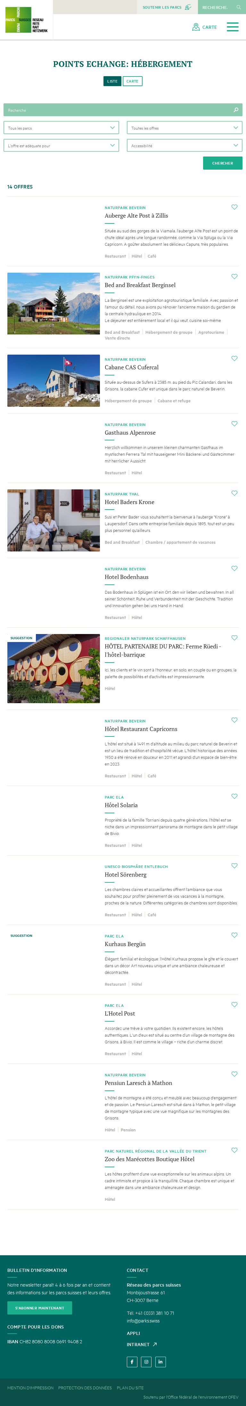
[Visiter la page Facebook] (132, 1362)
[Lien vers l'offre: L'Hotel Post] (123, 1029)
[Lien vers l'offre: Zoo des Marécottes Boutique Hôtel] (123, 1174)
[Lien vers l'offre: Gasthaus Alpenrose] (123, 448)
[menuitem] (167, 7)
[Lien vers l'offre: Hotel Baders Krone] (123, 520)
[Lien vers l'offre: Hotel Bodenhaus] (123, 592)
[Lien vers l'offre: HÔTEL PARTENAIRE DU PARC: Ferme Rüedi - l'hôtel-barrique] (123, 669)
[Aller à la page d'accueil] (26, 19)
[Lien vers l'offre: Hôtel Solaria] (123, 820)
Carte (133, 81)
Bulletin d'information (37, 1270)
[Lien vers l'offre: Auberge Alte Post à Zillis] (123, 231)
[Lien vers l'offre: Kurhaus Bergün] (123, 959)
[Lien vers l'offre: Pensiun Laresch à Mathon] (123, 1102)
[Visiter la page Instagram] (146, 1362)
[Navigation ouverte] (233, 27)
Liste (112, 81)
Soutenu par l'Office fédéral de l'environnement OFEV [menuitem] (191, 1397)
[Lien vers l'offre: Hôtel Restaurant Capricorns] (123, 748)
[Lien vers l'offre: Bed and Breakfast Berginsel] (123, 307)
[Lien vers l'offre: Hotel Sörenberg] (123, 890)
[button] (61, 127)
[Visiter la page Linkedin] (160, 1362)
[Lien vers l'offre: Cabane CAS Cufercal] (123, 380)
